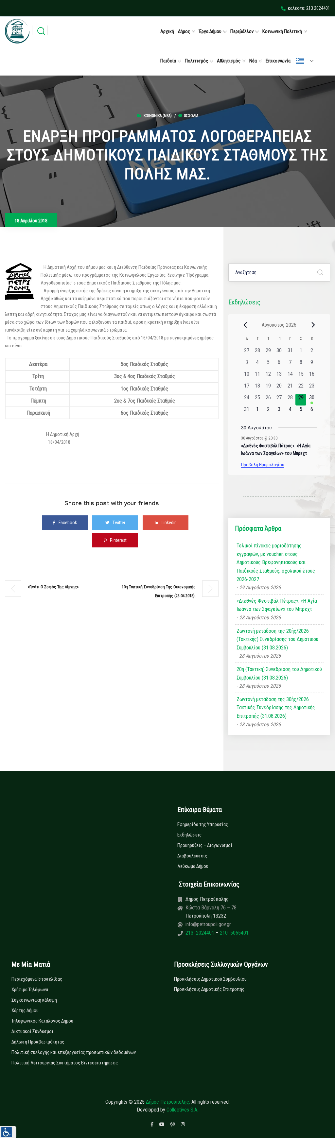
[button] (8, 1132)
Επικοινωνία (278, 61)
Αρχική (167, 31)
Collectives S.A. (182, 1110)
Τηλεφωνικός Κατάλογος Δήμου (42, 1021)
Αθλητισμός (228, 61)
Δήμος (184, 31)
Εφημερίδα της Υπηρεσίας (202, 824)
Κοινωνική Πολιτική (282, 31)
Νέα (253, 61)
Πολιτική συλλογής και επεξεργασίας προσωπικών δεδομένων (73, 1052)
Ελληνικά (307, 61)
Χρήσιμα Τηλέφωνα (29, 989)
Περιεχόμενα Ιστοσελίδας (36, 979)
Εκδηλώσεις (189, 835)
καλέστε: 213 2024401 (309, 8)
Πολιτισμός (196, 61)
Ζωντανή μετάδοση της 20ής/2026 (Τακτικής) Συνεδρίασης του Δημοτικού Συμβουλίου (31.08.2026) (277, 639)
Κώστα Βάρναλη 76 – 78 (211, 908)
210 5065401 (234, 933)
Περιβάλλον (242, 31)
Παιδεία (168, 61)
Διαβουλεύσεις (192, 856)
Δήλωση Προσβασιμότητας (37, 1042)
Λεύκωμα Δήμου (192, 866)
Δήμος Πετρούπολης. (168, 1102)
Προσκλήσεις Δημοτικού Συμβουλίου (210, 979)
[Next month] (313, 325)
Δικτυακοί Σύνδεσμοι (32, 1031)
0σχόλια (191, 115)
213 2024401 (200, 933)
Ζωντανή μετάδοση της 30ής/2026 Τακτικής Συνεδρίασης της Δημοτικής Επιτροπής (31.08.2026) (276, 707)
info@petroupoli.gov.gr (208, 924)
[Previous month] (245, 325)
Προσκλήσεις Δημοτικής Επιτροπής (209, 989)
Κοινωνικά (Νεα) (158, 115)
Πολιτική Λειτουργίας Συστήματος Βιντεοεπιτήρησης (64, 1063)
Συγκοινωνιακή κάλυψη (34, 1000)
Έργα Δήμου (210, 31)
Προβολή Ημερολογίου (262, 464)
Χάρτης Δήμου (25, 1010)
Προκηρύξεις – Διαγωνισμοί (204, 845)
